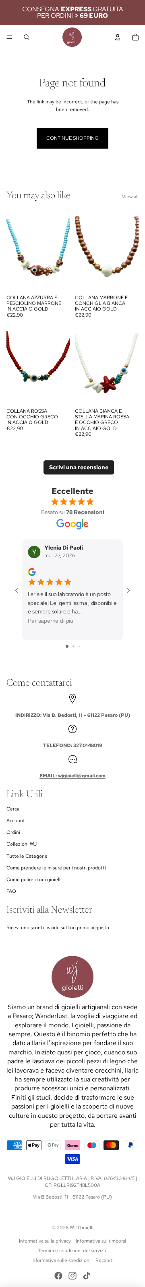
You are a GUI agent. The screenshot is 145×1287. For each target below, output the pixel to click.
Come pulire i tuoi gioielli (34, 879)
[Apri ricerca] (26, 37)
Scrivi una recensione (78, 467)
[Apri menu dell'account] (117, 37)
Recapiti (104, 1260)
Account (15, 820)
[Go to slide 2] (73, 646)
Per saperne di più (50, 621)
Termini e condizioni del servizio (73, 1250)
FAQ (11, 891)
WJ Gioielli (81, 1227)
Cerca (12, 809)
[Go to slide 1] (67, 646)
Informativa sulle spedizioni (61, 1260)
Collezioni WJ (21, 844)
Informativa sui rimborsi (101, 1241)
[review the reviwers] (31, 572)
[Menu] (9, 37)
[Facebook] (58, 1276)
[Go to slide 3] (79, 646)
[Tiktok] (86, 1276)
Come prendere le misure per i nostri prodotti (56, 868)
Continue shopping (72, 138)
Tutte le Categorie (27, 856)
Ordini (13, 832)
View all (130, 196)
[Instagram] (72, 1276)
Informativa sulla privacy (45, 1241)
